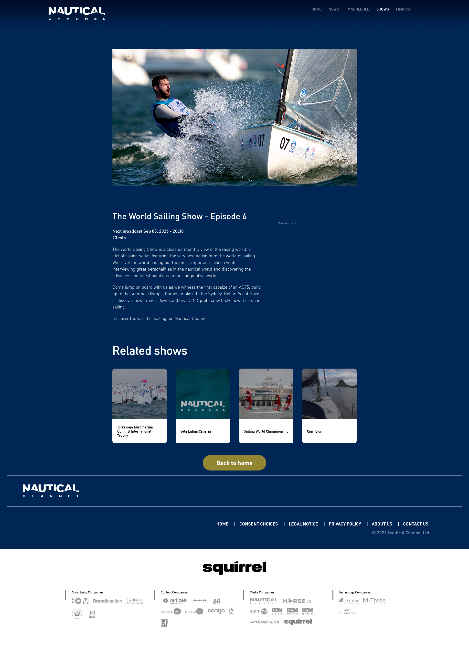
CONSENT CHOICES (259, 523)
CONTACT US (415, 523)
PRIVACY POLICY (345, 523)
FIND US (403, 9)
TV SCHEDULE (357, 9)
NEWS (334, 9)
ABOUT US (382, 523)
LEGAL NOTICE (304, 523)
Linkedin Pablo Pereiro (186, 523)
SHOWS (382, 9)
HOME (316, 9)
